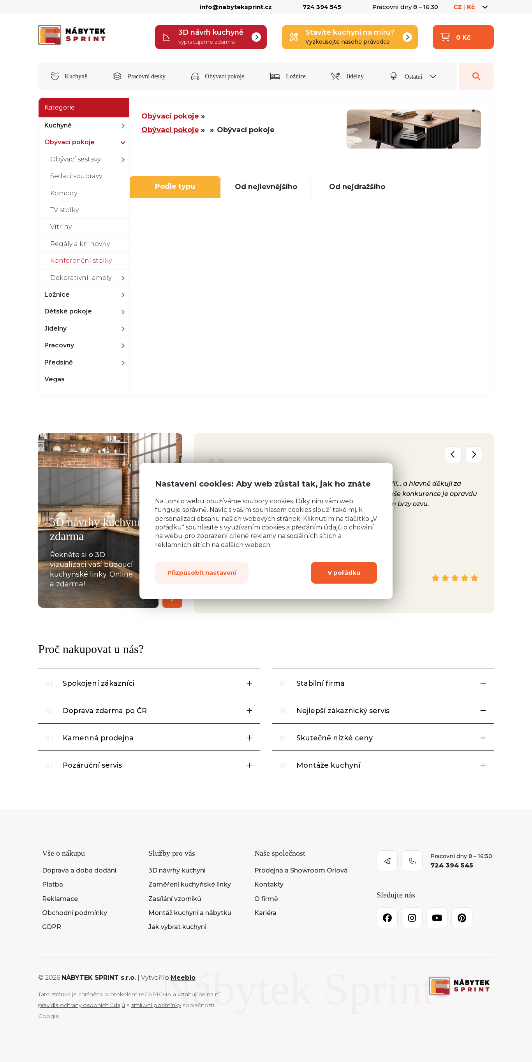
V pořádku (344, 572)
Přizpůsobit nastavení (201, 572)
